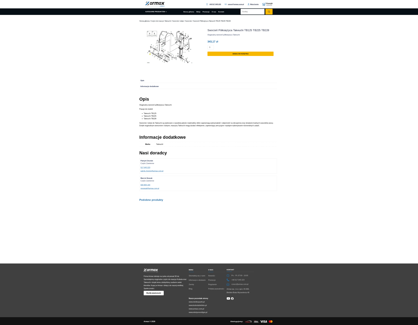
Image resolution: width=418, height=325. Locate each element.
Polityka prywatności (216, 289)
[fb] (232, 298)
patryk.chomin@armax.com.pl (152, 171)
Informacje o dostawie (197, 280)
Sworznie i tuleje (178, 21)
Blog (190, 289)
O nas (214, 12)
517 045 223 (145, 167)
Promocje (206, 12)
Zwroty (191, 284)
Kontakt (221, 12)
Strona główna (188, 12)
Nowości (211, 276)
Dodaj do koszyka (241, 54)
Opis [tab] (142, 80)
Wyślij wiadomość (153, 293)
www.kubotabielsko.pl (198, 305)
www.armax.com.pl (196, 309)
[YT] (228, 298)
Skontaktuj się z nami (197, 276)
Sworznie (188, 21)
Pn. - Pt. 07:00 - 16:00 (239, 275)
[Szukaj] (269, 11)
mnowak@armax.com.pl (150, 188)
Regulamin (212, 284)
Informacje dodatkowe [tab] (149, 86)
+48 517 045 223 (215, 4)
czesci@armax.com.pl (236, 4)
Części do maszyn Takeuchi (161, 21)
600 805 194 (145, 185)
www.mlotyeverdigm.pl (198, 312)
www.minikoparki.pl (197, 302)
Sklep (198, 12)
